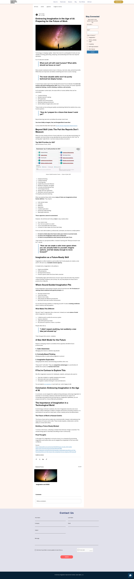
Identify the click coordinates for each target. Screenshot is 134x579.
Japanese (49, 6)
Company (37, 523)
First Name (37, 517)
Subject (36, 530)
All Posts (36, 6)
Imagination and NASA (42, 484)
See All (79, 466)
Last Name (70, 517)
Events (42, 6)
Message (37, 538)
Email (88, 30)
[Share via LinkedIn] (43, 459)
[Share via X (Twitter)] (39, 459)
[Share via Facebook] (36, 459)
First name (89, 24)
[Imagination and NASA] (45, 475)
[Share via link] (46, 459)
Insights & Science (58, 6)
